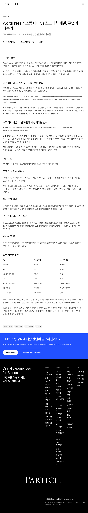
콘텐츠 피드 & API (60, 397)
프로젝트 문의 (10, 352)
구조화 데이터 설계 (58, 377)
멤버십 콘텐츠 (47, 398)
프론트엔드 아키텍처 (59, 411)
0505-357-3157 (73, 502)
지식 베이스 (47, 392)
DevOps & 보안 (60, 462)
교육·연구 (70, 388)
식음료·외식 (69, 409)
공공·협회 (70, 428)
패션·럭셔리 (69, 399)
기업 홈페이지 (48, 373)
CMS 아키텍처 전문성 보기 (31, 352)
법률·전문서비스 (70, 417)
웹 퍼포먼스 (59, 425)
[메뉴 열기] (83, 3)
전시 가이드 (47, 411)
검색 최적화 (58, 385)
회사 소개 (80, 372)
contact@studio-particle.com (55, 502)
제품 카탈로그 (48, 405)
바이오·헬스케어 (70, 373)
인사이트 (80, 379)
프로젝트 (80, 375)
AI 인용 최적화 (58, 391)
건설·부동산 (69, 379)
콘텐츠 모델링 (58, 450)
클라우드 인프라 (59, 456)
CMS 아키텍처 (59, 443)
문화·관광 (70, 385)
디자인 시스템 (58, 418)
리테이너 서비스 (48, 424)
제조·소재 (70, 424)
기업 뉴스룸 (47, 379)
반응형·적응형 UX (60, 431)
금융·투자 (70, 405)
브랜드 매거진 (47, 386)
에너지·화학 (69, 393)
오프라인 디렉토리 (48, 418)
